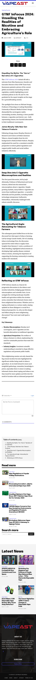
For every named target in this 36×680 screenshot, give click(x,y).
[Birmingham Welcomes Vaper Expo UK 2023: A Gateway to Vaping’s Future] (5, 519)
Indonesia (11, 482)
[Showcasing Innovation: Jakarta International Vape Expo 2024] (5, 483)
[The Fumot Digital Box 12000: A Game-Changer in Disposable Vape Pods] (26, 590)
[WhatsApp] (24, 65)
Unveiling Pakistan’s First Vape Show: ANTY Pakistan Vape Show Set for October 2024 (20, 496)
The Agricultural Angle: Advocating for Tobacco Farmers (16, 455)
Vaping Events (6, 10)
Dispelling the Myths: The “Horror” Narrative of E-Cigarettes (18, 443)
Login (32, 395)
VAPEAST (18, 38)
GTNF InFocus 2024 (11, 79)
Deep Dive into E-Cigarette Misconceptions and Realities (18, 451)
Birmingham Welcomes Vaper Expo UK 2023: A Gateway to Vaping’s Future (19, 522)
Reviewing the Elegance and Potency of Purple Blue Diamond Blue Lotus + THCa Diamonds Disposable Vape (26, 574)
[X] (16, 65)
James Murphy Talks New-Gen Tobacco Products (17, 447)
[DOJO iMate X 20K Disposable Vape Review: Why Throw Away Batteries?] (10, 590)
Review (20, 597)
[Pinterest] (20, 65)
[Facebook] (12, 65)
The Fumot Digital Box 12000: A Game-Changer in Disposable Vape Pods (26, 602)
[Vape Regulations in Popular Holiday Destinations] (5, 472)
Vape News (12, 472)
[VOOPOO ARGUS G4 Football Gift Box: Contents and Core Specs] (10, 560)
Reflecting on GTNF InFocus (14, 458)
